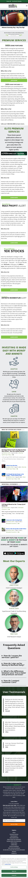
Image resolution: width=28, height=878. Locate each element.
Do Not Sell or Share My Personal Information (14, 849)
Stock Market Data (14, 837)
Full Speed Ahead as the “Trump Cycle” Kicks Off (14, 505)
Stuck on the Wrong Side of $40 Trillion (16, 528)
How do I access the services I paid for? (12, 656)
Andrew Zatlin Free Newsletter (14, 841)
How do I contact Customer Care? (10, 681)
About (14, 832)
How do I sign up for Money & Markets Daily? (13, 664)
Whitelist (14, 851)
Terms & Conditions (14, 846)
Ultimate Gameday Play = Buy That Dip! (13, 27)
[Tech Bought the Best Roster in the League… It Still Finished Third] (3, 475)
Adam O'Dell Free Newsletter (14, 839)
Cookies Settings (14, 867)
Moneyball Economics (11, 523)
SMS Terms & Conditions (14, 848)
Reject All (14, 871)
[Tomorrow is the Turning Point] (3, 521)
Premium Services (14, 834)
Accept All (14, 875)
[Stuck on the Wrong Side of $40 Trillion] (3, 529)
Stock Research (14, 836)
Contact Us (14, 853)
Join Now (14, 80)
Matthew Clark (6, 453)
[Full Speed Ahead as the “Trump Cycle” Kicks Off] (14, 494)
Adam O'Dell (10, 467)
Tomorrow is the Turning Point (14, 520)
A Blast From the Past (11, 465)
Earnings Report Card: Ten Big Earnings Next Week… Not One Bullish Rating (14, 450)
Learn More (14, 197)
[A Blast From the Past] (3, 466)
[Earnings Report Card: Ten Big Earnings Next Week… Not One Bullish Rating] (14, 439)
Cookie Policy (14, 844)
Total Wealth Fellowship (16, 1)
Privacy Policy (14, 842)
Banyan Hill (9, 1)
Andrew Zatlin (6, 507)
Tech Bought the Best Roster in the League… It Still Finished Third (15, 474)
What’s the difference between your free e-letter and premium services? (14, 672)
